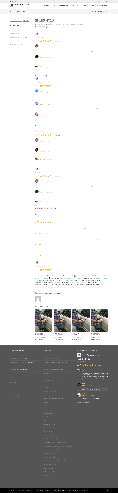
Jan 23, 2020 (39, 24)
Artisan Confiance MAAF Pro (50, 391)
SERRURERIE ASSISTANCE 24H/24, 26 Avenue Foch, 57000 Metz (24, 490)
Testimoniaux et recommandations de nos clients (56, 362)
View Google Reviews (41, 208)
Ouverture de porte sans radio (17, 41)
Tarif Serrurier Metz (48, 468)
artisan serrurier (13, 394)
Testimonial (46, 475)
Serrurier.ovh (52, 490)
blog (11, 378)
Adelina (42, 55)
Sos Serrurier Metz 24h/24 (49, 464)
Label (44, 420)
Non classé (58, 24)
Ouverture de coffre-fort (16, 44)
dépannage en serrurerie (23, 394)
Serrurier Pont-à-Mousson (49, 457)
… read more (49, 145)
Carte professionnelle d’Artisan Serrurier (54, 369)
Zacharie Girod (44, 102)
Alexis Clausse (44, 65)
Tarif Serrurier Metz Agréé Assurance (52, 472)
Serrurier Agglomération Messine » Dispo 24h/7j (55, 442)
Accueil (94, 11)
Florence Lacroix (40, 253)
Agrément (45, 387)
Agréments (47, 373)
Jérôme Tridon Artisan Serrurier (51, 416)
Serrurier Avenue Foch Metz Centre (51, 450)
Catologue (46, 402)
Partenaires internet (49, 380)
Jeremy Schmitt (44, 113)
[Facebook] (106, 1)
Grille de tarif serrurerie (50, 366)
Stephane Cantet (45, 45)
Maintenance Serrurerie (49, 424)
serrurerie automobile (15, 395)
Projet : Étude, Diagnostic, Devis (51, 439)
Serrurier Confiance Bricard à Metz (18, 37)
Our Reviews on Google (56, 276)
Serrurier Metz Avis (14, 33)
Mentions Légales (47, 431)
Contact (45, 406)
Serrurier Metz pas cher (49, 453)
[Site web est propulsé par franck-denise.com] (107, 490)
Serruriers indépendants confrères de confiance (56, 377)
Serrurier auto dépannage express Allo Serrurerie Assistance (58, 446)
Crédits (45, 409)
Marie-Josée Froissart (46, 89)
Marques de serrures (48, 428)
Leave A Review (51, 208)
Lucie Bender (39, 242)
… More (91, 51)
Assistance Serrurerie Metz (49, 395)
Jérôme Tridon (82, 490)
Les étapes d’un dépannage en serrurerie (20, 30)
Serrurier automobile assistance (52, 358)
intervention (13, 382)
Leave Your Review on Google (73, 278)
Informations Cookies (48, 413)
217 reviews (56, 41)
